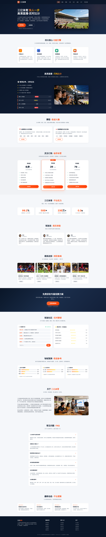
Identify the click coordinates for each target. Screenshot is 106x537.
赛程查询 (47, 526)
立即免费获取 (53, 303)
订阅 (70, 2)
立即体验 (22, 25)
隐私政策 (77, 526)
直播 (62, 2)
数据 (66, 2)
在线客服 (62, 522)
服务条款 (77, 528)
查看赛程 (31, 25)
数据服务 (47, 524)
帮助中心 (62, 529)
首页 (58, 2)
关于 (81, 2)
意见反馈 (62, 528)
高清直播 (47, 522)
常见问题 (86, 2)
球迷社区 (47, 529)
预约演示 (62, 524)
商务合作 (62, 526)
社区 (74, 2)
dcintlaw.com (58, 534)
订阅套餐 (47, 528)
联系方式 (77, 529)
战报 (77, 2)
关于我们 (77, 522)
